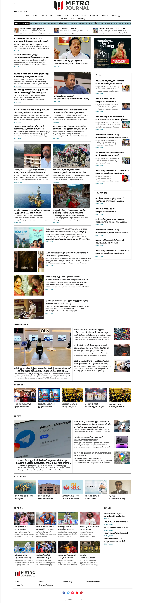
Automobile (94, 16)
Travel (18, 416)
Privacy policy (67, 582)
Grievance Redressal (46, 585)
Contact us (19, 585)
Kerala (35, 16)
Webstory (81, 19)
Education (63, 19)
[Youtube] (77, 592)
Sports (67, 16)
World (59, 16)
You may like (101, 193)
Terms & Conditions (93, 582)
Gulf (51, 16)
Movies (75, 16)
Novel (73, 19)
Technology (116, 16)
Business (105, 16)
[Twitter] (68, 592)
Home (27, 16)
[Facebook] (64, 592)
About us (42, 582)
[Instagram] (72, 592)
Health (84, 16)
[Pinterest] (81, 592)
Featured (99, 75)
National (44, 16)
